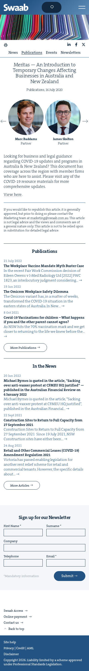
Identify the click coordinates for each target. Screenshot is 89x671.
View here (13, 194)
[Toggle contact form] (51, 7)
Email (50, 556)
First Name (11, 526)
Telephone (11, 556)
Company (11, 541)
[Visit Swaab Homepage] (16, 7)
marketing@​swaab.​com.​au (49, 218)
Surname (52, 526)
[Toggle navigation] (82, 7)
